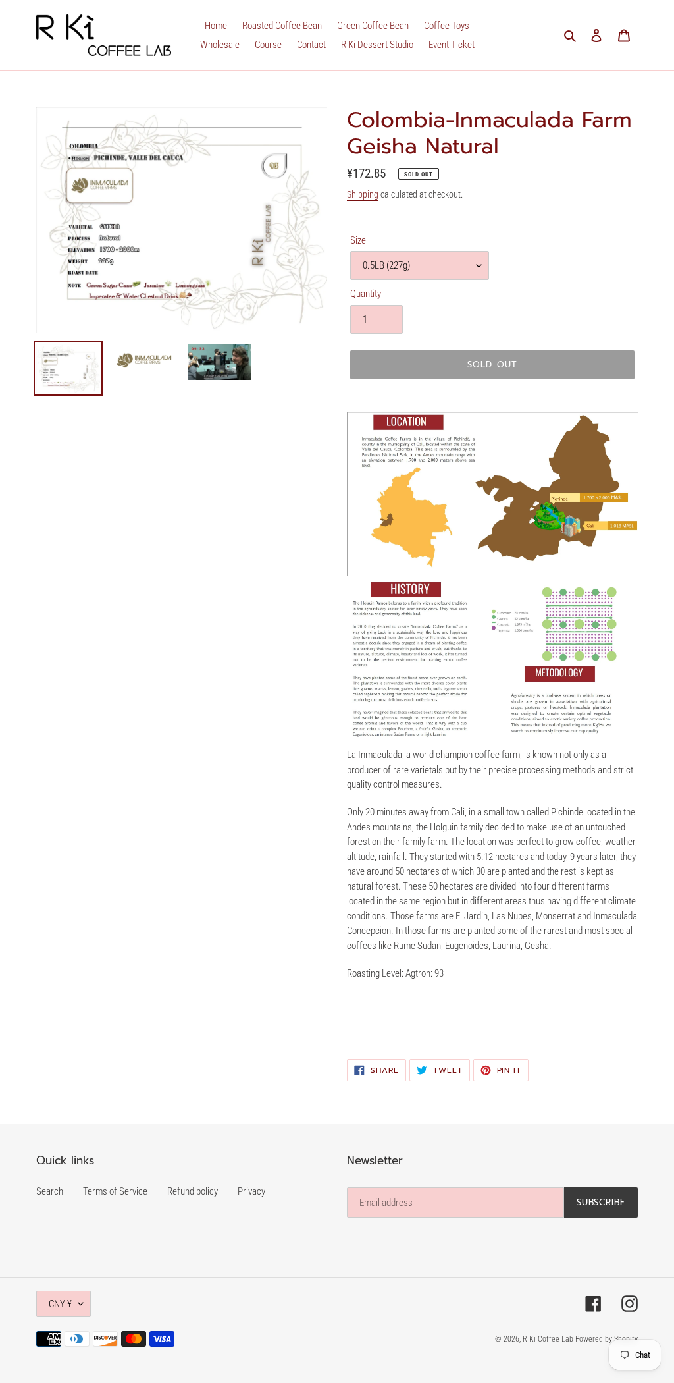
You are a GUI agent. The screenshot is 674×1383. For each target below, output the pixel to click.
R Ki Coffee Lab (549, 1338)
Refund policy (192, 1191)
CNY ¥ (60, 1304)
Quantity (365, 294)
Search (49, 1191)
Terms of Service (115, 1191)
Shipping (362, 194)
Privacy (251, 1191)
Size (358, 240)
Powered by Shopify (606, 1338)
